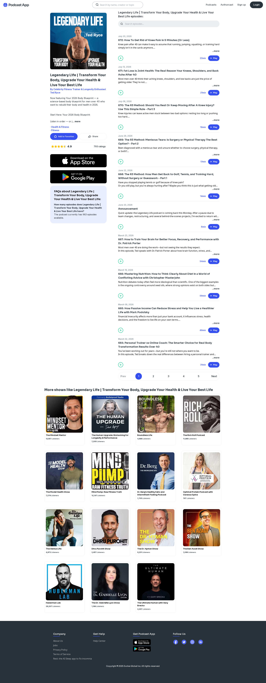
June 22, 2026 (125, 170)
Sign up (241, 4)
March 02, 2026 (125, 339)
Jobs (55, 645)
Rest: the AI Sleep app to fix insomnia (72, 658)
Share (95, 136)
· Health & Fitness (59, 127)
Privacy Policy (60, 649)
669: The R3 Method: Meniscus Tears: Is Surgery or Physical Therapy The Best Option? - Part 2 (167, 141)
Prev (123, 376)
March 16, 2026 (125, 270)
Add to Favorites (66, 136)
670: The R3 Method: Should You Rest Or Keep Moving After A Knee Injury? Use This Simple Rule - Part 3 (166, 107)
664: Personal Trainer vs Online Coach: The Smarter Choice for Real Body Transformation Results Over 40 (165, 344)
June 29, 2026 (125, 136)
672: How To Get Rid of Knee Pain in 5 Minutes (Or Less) (154, 40)
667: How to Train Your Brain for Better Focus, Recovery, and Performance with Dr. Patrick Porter (168, 241)
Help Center (99, 640)
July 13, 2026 (124, 67)
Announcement (128, 208)
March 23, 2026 (125, 235)
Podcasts (211, 4)
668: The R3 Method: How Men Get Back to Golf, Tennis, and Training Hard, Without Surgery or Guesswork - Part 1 (166, 176)
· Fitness (54, 130)
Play (215, 58)
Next (214, 376)
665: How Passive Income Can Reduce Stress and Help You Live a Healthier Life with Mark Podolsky (166, 310)
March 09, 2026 (125, 304)
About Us (58, 640)
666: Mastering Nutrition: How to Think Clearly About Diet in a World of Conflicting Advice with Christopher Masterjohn (164, 275)
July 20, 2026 (124, 36)
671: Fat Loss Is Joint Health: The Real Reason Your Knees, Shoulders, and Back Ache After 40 (168, 72)
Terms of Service (62, 654)
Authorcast (227, 4)
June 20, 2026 (125, 205)
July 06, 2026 (124, 101)
